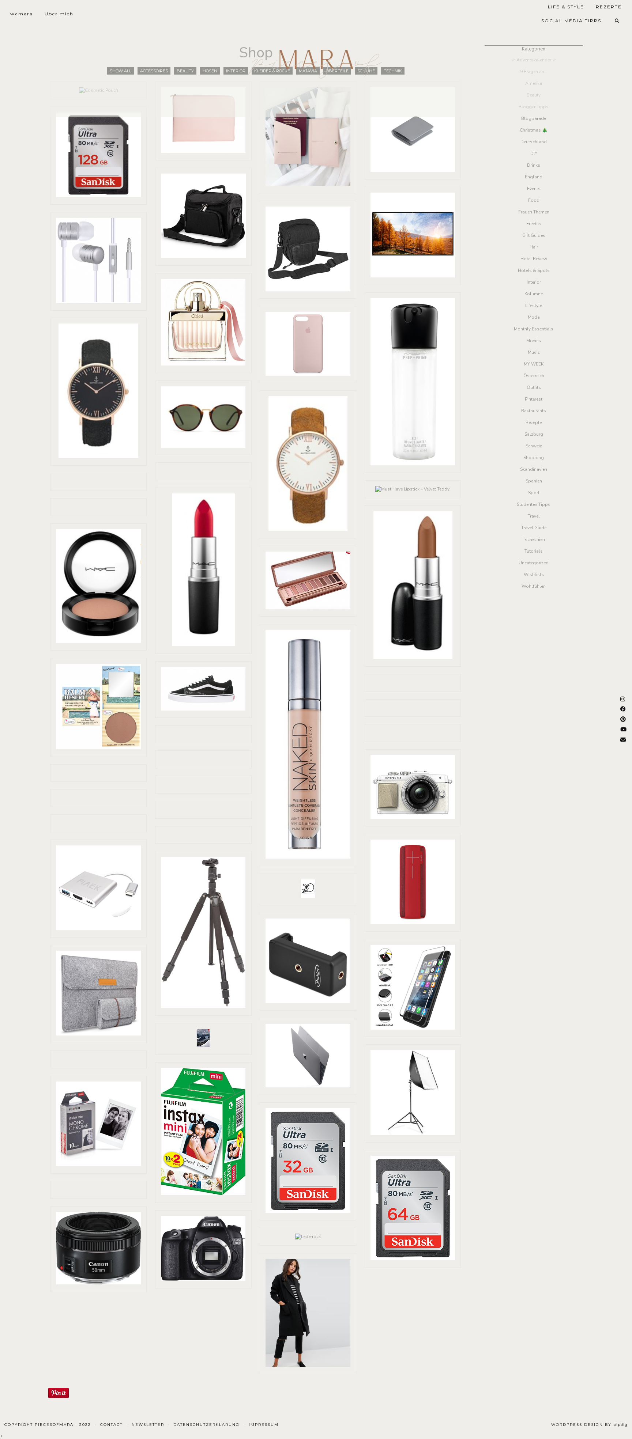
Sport (533, 493)
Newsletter (148, 1424)
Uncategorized (534, 563)
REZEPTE (609, 7)
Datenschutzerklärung (206, 1424)
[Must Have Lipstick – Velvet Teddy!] (412, 489)
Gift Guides (533, 235)
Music (534, 352)
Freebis (533, 224)
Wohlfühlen (534, 586)
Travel (534, 516)
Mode (533, 317)
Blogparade (533, 118)
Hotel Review (533, 259)
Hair (534, 247)
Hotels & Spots (534, 270)
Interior (534, 282)
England (533, 177)
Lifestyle (533, 305)
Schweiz (534, 446)
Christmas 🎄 (534, 130)
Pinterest (533, 399)
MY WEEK (533, 364)
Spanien (534, 481)
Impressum (264, 1424)
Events (534, 189)
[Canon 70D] (203, 1249)
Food (533, 200)
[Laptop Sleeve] (203, 121)
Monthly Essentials (533, 329)
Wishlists (534, 575)
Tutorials (533, 551)
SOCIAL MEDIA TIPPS (571, 20)
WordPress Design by (589, 1424)
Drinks (533, 165)
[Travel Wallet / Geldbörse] (412, 130)
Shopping (533, 458)
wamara (21, 13)
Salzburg (533, 434)
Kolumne (533, 294)
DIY (533, 153)
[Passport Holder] (308, 137)
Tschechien (534, 539)
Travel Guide (533, 528)
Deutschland (533, 142)
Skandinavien (533, 469)
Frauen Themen (533, 212)
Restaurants (533, 411)
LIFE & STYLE (566, 7)
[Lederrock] (308, 1237)
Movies (533, 341)
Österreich (533, 376)
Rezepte (534, 422)
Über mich (59, 13)
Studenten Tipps (533, 504)
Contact (111, 1424)
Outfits (534, 387)
